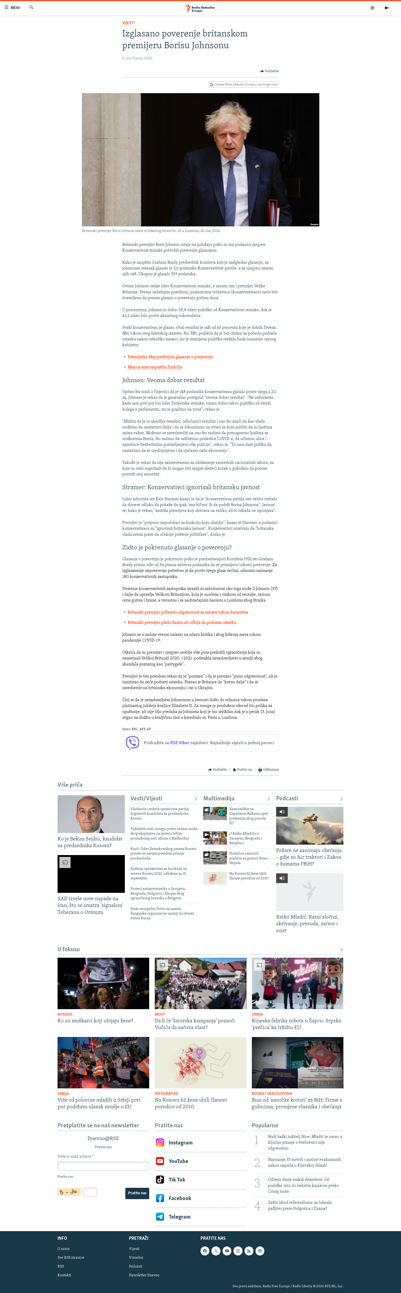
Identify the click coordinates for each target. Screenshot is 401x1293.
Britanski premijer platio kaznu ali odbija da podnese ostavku (182, 623)
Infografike (166, 1094)
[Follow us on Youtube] (227, 1251)
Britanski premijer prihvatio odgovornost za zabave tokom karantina (188, 613)
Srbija (257, 1015)
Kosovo (65, 1015)
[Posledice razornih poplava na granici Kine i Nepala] (215, 858)
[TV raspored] (259, 1251)
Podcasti (287, 799)
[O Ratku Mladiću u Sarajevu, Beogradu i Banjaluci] (215, 838)
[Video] (387, 8)
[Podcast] (372, 8)
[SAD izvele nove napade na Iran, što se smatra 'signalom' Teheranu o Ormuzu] (91, 874)
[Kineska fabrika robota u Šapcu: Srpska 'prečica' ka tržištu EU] (297, 983)
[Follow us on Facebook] (204, 1251)
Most (160, 1015)
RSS (61, 1267)
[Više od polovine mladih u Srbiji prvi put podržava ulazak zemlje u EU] (103, 1062)
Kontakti (64, 1275)
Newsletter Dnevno (144, 1275)
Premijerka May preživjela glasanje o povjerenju (170, 357)
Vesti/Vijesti (146, 799)
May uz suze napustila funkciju (155, 367)
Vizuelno (136, 1258)
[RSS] (249, 1251)
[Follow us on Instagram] (237, 1251)
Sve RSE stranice (71, 1258)
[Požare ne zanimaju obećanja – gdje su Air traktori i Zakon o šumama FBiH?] (309, 826)
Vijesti (128, 23)
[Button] (269, 71)
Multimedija (219, 799)
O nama (64, 1249)
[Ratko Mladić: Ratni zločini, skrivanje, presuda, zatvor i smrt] (309, 892)
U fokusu (69, 950)
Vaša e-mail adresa (76, 1157)
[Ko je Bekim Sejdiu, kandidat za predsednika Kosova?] (91, 814)
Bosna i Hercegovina (272, 1094)
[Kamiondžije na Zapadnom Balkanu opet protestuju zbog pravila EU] (215, 813)
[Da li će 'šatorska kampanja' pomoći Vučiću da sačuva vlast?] (200, 983)
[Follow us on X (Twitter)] (215, 1251)
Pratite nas (137, 1193)
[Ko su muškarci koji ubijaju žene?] (103, 983)
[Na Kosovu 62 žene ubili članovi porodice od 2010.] (215, 878)
